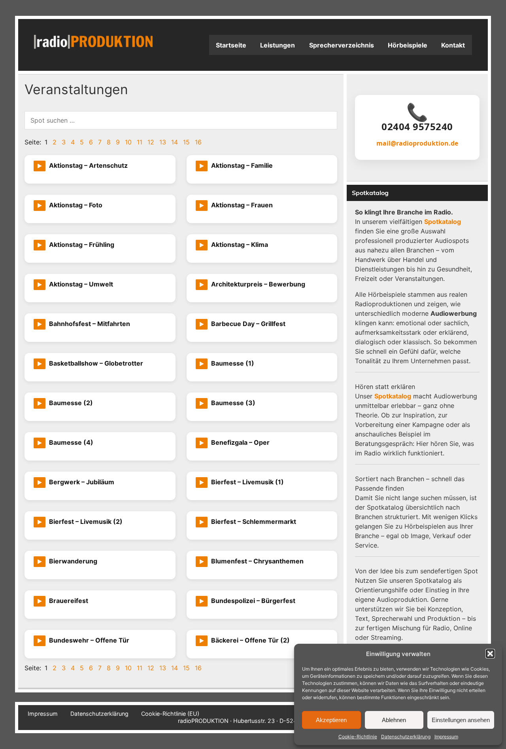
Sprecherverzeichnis (341, 45)
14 (174, 142)
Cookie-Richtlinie (357, 737)
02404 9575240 (417, 126)
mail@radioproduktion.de (417, 143)
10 (128, 142)
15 (186, 142)
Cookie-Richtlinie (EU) (170, 714)
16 (198, 142)
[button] (490, 654)
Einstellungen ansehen (461, 720)
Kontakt (453, 45)
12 (150, 142)
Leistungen (277, 45)
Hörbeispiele (407, 45)
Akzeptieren (331, 720)
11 (139, 142)
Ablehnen (394, 720)
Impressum (446, 737)
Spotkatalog (442, 222)
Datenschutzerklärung (405, 737)
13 (162, 142)
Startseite (231, 45)
